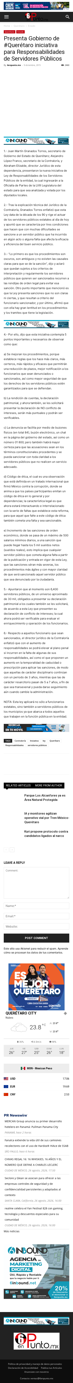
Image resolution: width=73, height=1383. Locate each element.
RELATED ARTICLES (18, 785)
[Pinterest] (24, 73)
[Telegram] (42, 73)
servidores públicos (37, 745)
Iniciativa (34, 740)
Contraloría (20, 740)
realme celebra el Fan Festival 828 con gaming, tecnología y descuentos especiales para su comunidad (34, 1214)
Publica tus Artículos (51, 1367)
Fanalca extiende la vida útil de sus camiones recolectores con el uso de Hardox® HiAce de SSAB (36, 1143)
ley (44, 740)
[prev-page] (6, 849)
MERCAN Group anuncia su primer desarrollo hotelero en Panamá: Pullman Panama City (33, 1124)
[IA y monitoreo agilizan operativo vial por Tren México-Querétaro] (13, 817)
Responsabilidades (14, 745)
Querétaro (19, 25)
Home (7, 25)
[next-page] (12, 849)
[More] (51, 73)
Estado (31, 25)
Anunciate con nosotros (36, 1371)
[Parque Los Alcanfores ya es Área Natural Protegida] (13, 799)
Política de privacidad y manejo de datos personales (35, 1364)
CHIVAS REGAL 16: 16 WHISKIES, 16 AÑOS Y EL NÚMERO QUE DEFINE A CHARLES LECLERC (33, 1162)
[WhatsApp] (33, 73)
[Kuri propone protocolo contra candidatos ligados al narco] (13, 835)
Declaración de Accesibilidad (23, 1367)
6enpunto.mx (14, 65)
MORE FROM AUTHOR (48, 785)
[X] (16, 73)
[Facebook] (7, 73)
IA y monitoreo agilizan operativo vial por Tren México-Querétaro (46, 818)
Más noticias (11, 1231)
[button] (6, 17)
